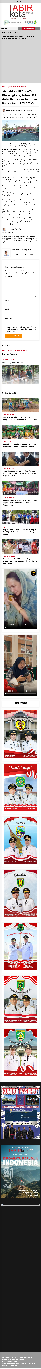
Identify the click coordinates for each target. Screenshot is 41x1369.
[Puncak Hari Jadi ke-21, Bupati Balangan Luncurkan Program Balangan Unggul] (20, 432)
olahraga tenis (30, 241)
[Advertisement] (20, 62)
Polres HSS (6, 243)
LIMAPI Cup (19, 241)
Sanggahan (13, 1365)
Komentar (9, 276)
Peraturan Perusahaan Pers (10, 1361)
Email (7, 309)
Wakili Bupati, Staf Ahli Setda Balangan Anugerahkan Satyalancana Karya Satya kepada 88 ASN (19, 473)
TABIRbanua (21, 86)
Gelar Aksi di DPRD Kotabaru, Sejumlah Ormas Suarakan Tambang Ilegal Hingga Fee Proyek (20, 561)
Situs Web (8, 318)
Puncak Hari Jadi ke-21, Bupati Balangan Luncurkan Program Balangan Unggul (19, 445)
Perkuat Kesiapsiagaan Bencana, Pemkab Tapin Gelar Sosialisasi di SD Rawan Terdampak (20, 502)
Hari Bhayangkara (28, 239)
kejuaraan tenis (8, 241)
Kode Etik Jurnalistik (25, 1357)
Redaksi (14, 1357)
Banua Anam (16, 239)
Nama (7, 300)
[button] (20, 28)
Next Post (6, 346)
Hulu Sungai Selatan (9, 86)
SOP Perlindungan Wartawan (10, 1363)
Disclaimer (4, 1365)
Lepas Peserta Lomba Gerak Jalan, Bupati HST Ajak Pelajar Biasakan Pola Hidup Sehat (19, 532)
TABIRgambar (22, 350)
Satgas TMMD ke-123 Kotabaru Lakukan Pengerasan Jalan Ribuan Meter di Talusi (20, 418)
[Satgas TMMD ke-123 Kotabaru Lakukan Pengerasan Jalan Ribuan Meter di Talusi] (20, 405)
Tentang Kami (5, 1357)
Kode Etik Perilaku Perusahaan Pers (12, 1359)
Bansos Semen (9, 354)
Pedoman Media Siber (28, 1363)
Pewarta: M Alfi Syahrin (14, 229)
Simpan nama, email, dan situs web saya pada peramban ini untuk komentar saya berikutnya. (21, 329)
